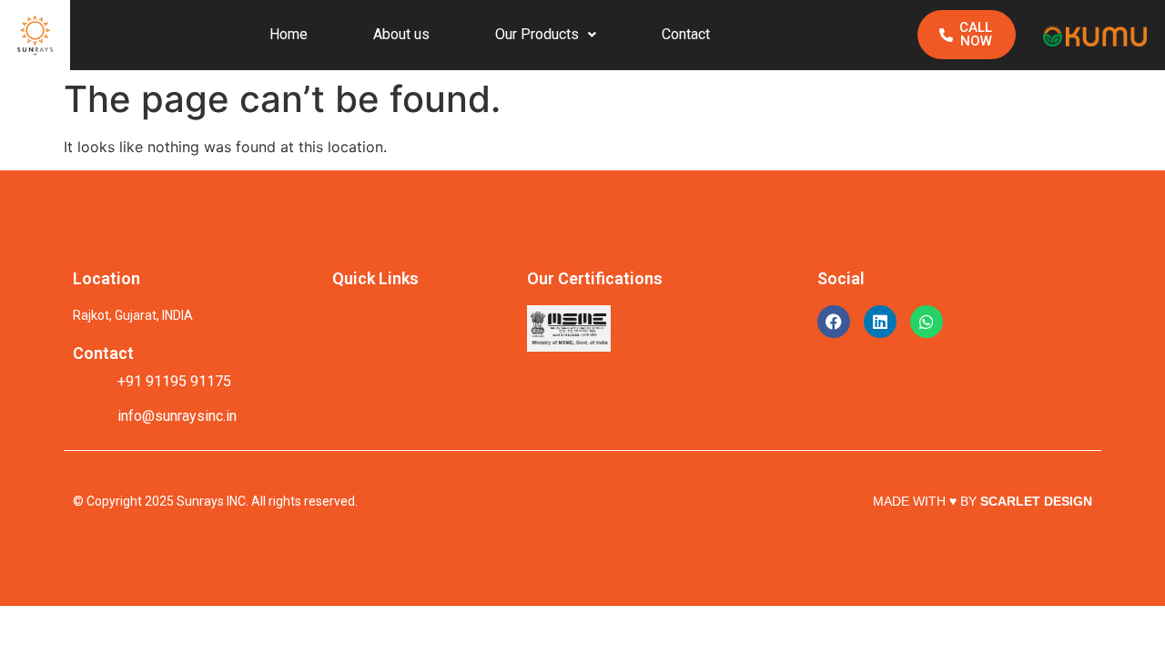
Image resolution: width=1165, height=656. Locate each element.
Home (288, 34)
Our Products (537, 34)
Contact (686, 34)
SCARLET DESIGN (1036, 501)
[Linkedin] (880, 321)
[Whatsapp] (926, 321)
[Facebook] (833, 321)
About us (401, 34)
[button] (545, 35)
